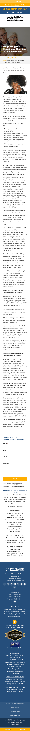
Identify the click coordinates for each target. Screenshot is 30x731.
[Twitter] (10, 13)
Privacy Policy (15, 724)
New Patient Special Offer (15, 5)
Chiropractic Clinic (15, 715)
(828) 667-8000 (15, 1)
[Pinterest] (13, 13)
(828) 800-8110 (18, 599)
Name (5, 443)
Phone (5, 457)
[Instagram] (18, 13)
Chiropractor (15, 707)
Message (6, 463)
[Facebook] (7, 13)
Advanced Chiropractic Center (14, 68)
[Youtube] (23, 13)
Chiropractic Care (15, 711)
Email (5, 450)
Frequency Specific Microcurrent (15, 703)
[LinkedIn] (15, 13)
